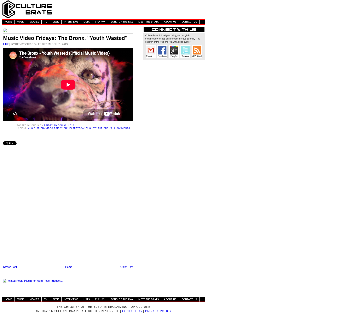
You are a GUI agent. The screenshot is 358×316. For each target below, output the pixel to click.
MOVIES (34, 22)
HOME (8, 22)
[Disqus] (68, 210)
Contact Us (132, 311)
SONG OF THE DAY (122, 22)
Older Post (126, 266)
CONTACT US (189, 22)
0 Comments (122, 128)
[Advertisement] (129, 9)
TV (45, 22)
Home (68, 266)
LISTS (86, 22)
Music (31, 128)
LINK (6, 44)
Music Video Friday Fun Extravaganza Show (66, 128)
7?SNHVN (100, 22)
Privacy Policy (158, 311)
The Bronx (105, 128)
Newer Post (10, 266)
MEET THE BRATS (148, 22)
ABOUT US (170, 22)
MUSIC (20, 22)
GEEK (55, 22)
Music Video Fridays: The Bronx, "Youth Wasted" (65, 38)
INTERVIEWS (71, 22)
